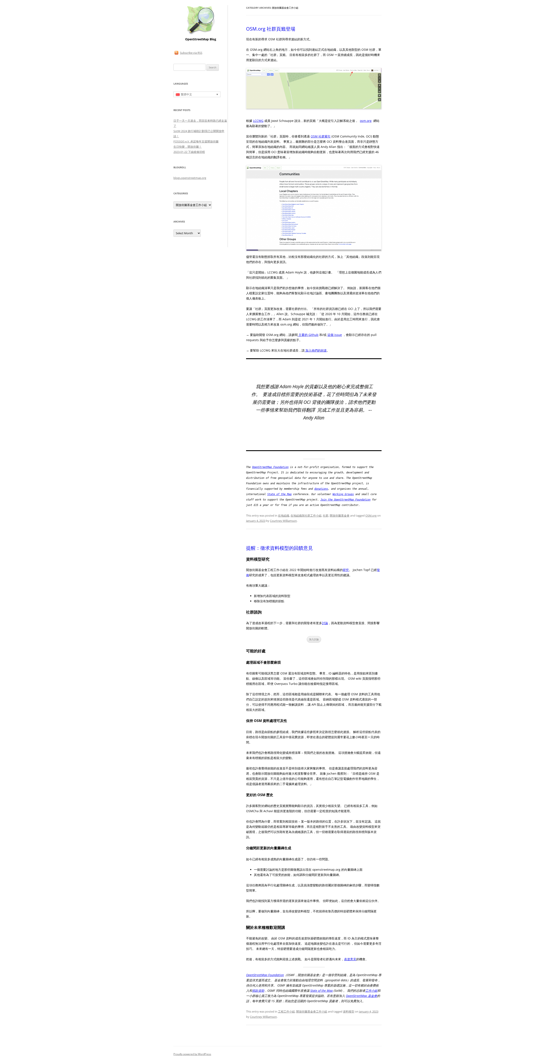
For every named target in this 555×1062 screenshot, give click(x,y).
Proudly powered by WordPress (192, 1054)
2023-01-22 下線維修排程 (189, 152)
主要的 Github (308, 335)
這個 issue (334, 335)
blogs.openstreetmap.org (189, 178)
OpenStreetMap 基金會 (361, 996)
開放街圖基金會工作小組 (311, 1011)
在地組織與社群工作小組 (306, 515)
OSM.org (371, 515)
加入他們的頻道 (316, 350)
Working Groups (343, 494)
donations (321, 488)
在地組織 (283, 515)
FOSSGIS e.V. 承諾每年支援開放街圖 (196, 141)
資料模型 (348, 1011)
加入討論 (314, 639)
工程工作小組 (286, 1011)
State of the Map (279, 494)
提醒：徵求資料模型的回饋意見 (279, 548)
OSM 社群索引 (321, 136)
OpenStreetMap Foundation (270, 467)
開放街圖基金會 (339, 515)
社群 (325, 515)
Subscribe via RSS (191, 53)
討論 (325, 623)
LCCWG (258, 121)
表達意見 (350, 959)
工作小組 (371, 990)
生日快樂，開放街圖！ (187, 147)
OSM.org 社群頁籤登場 (270, 28)
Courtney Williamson (283, 521)
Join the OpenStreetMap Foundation (345, 499)
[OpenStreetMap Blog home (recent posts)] (200, 34)
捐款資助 (258, 990)
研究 (346, 570)
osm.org (366, 121)
